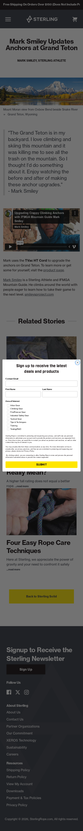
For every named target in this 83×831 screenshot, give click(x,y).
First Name (10, 389)
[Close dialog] (77, 362)
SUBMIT (41, 465)
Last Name (47, 389)
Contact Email (11, 379)
